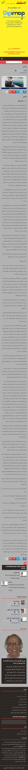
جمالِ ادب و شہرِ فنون (23, 699)
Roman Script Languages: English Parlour (19, 712)
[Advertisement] (14, 38)
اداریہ (26, 693)
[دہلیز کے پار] (24, 602)
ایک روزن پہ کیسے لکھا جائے (22, 733)
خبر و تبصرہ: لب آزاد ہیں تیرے (22, 696)
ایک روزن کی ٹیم (24, 731)
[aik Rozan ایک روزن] (14, 3)
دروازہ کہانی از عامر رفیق (13, 610)
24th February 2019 (10, 70)
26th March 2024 (10, 612)
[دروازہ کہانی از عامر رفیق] (24, 611)
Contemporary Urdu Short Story (15, 567)
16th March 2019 (10, 603)
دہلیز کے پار (16, 601)
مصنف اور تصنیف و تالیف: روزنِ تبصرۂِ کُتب (19, 707)
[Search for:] (14, 62)
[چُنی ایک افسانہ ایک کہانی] (24, 619)
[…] (24, 681)
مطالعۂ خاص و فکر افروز (23, 704)
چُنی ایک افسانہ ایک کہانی (13, 618)
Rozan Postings (19, 70)
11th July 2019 (6, 621)
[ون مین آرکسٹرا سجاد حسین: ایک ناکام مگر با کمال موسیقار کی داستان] (14, 645)
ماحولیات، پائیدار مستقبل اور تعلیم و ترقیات (19, 710)
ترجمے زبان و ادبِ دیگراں (22, 701)
